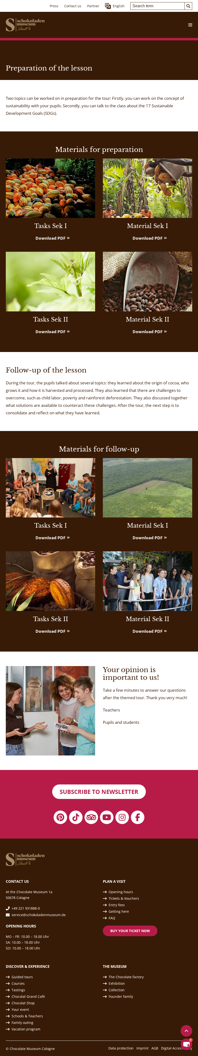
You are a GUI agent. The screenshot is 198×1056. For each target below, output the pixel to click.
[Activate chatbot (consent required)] (186, 1044)
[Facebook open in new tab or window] (137, 817)
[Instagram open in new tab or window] (122, 817)
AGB (154, 1048)
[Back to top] (186, 1031)
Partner (93, 6)
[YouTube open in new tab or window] (106, 817)
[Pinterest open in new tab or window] (60, 817)
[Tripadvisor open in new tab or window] (91, 817)
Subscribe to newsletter (99, 792)
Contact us (72, 6)
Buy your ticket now (130, 930)
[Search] (188, 6)
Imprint (142, 1048)
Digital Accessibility (176, 1048)
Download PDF (50, 238)
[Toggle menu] (188, 25)
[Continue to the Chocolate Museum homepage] (25, 25)
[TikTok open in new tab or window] (76, 817)
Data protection (121, 1048)
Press (54, 6)
